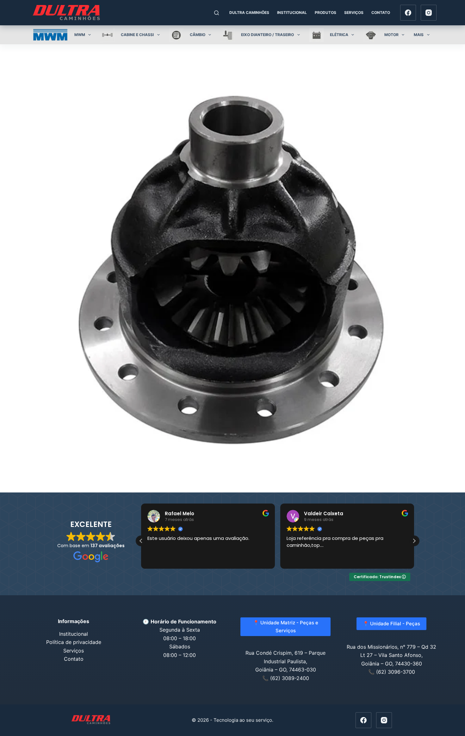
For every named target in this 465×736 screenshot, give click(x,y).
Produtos (325, 12)
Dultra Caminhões (249, 12)
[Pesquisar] (216, 12)
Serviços (353, 12)
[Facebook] (408, 13)
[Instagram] (429, 13)
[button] (414, 541)
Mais (419, 34)
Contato (380, 12)
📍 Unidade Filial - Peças (391, 624)
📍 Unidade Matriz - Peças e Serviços (285, 627)
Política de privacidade (73, 642)
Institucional (292, 12)
